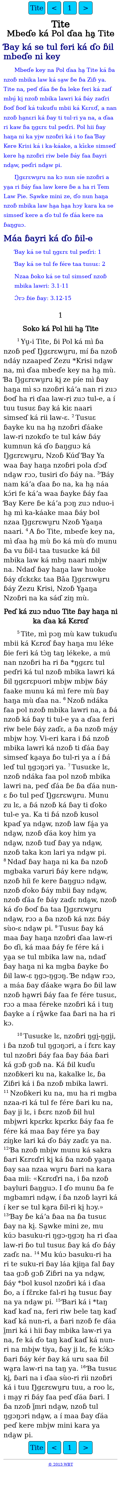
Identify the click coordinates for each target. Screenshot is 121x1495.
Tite (36, 8)
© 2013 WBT (60, 1464)
